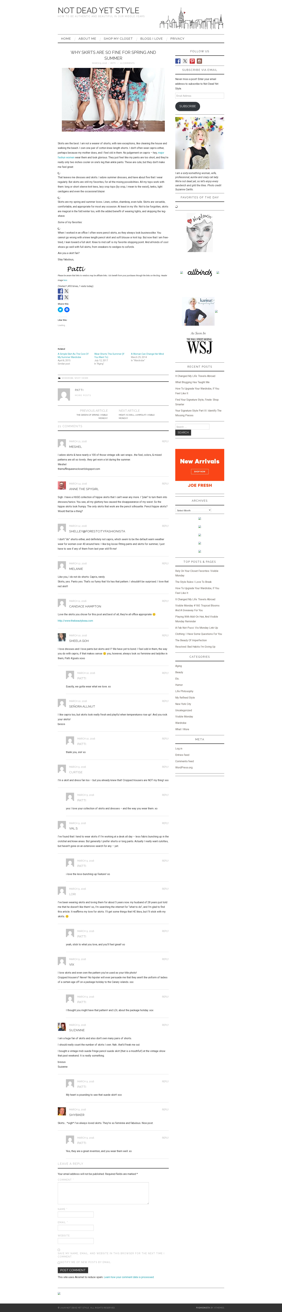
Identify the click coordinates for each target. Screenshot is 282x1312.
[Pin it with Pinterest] (72, 297)
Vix (71, 964)
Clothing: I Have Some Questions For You (198, 634)
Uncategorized (183, 710)
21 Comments (127, 63)
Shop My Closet (118, 38)
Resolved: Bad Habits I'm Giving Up (195, 646)
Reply (165, 441)
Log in (178, 748)
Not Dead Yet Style (98, 10)
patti (113, 63)
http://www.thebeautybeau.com (75, 620)
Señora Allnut (82, 706)
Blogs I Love (151, 38)
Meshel (75, 446)
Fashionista (203, 1307)
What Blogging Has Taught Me (192, 382)
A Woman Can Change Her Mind (147, 354)
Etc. (177, 678)
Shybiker (76, 1115)
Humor (179, 684)
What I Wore (81, 378)
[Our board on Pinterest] (72, 291)
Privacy (177, 38)
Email (63, 1222)
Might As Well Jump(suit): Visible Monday (137, 416)
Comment (66, 1179)
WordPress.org (184, 767)
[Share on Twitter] (66, 297)
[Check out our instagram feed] (78, 291)
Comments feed (184, 761)
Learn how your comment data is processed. (129, 1277)
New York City (183, 704)
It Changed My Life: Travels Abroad (195, 376)
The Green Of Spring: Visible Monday (92, 416)
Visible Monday (184, 716)
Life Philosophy (184, 691)
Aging (178, 666)
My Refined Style (185, 697)
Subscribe (188, 106)
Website (64, 1235)
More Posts (83, 395)
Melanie (76, 569)
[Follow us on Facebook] (60, 291)
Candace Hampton (85, 606)
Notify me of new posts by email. (86, 1262)
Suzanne (77, 1030)
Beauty (179, 672)
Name (63, 1209)
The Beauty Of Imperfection (191, 640)
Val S (73, 828)
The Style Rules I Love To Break (193, 581)
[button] (113, 100)
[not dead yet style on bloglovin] (200, 232)
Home (66, 38)
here (65, 280)
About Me (87, 38)
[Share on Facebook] (60, 297)
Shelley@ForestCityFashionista (97, 531)
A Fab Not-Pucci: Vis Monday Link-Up (196, 627)
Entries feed (182, 754)
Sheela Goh (79, 641)
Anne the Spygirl (84, 489)
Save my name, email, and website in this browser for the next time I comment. (111, 1255)
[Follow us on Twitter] (66, 291)
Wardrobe (67, 378)
